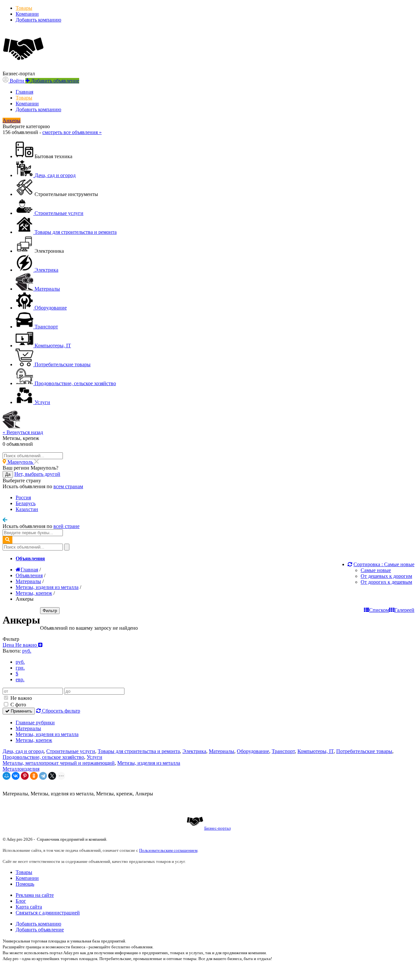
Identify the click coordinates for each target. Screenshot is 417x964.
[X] (52, 776)
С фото (17, 704)
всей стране (66, 526)
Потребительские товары (364, 751)
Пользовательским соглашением (168, 850)
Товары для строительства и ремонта (139, 751)
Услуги (94, 757)
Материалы (28, 728)
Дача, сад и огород (23, 751)
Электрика (194, 751)
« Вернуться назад (23, 432)
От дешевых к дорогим (386, 576)
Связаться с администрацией (48, 912)
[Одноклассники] (34, 776)
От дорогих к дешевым (386, 582)
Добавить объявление (40, 929)
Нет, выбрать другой (37, 474)
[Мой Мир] (6, 776)
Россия (23, 497)
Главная (24, 92)
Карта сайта (29, 907)
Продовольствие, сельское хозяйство (43, 757)
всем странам (68, 486)
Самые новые (376, 570)
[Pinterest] (25, 776)
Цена (20, 645)
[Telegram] (43, 776)
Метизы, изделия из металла (47, 734)
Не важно (20, 698)
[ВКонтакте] (16, 776)
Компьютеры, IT (315, 751)
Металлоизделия (21, 769)
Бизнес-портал (217, 828)
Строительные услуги (70, 751)
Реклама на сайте (35, 895)
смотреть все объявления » (72, 132)
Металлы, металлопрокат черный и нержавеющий (59, 763)
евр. (20, 679)
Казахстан (27, 509)
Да (7, 474)
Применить (20, 711)
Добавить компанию (38, 20)
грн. (20, 667)
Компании (27, 14)
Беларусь (26, 503)
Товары (24, 8)
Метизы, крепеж (34, 740)
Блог (21, 901)
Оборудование (253, 751)
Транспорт (283, 751)
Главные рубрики (35, 722)
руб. (20, 662)
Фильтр (50, 610)
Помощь (25, 884)
